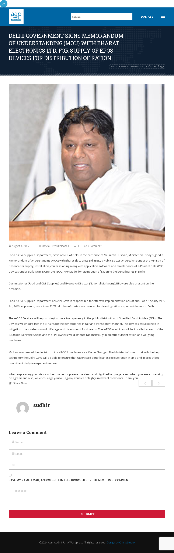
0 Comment (94, 246)
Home (113, 66)
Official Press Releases (132, 66)
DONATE (147, 16)
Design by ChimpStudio (121, 542)
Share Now (20, 383)
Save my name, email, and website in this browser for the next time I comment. (69, 480)
